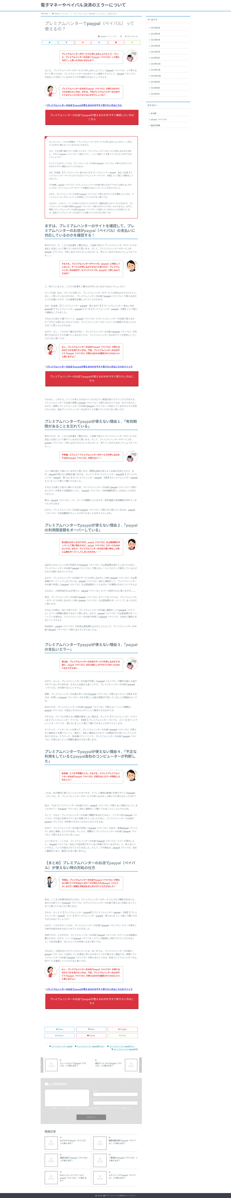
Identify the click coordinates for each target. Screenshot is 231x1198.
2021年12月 (156, 64)
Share (92, 1029)
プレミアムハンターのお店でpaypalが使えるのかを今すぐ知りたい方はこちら (84, 105)
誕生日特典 (155, 125)
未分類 (153, 113)
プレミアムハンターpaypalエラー (122, 1046)
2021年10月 (156, 76)
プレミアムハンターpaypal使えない (91, 1046)
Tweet (60, 1029)
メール (96, 1099)
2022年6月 (155, 28)
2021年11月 (155, 70)
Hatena (60, 1036)
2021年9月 (155, 82)
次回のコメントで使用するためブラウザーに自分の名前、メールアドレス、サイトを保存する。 (92, 1108)
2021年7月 (155, 94)
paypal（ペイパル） (159, 119)
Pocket (92, 1036)
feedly (123, 1036)
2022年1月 (155, 58)
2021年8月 (155, 88)
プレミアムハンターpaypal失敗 (125, 1049)
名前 (95, 1091)
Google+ (123, 1029)
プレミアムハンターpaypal (61, 1046)
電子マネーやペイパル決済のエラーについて (83, 5)
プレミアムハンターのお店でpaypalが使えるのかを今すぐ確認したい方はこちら (92, 117)
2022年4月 (155, 40)
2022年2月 (155, 52)
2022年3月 (155, 46)
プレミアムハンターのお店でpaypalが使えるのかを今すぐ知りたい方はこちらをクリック (90, 366)
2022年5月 (155, 34)
